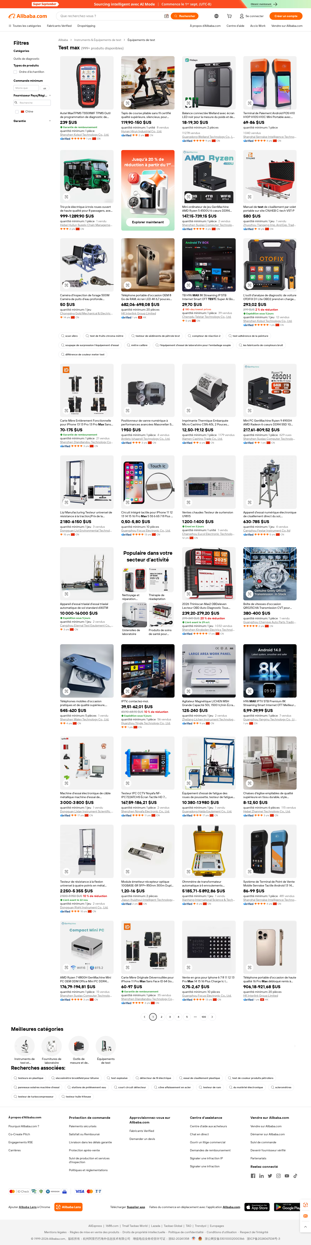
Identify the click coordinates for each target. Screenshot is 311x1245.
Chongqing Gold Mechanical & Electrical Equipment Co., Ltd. (87, 313)
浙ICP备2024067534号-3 (263, 1238)
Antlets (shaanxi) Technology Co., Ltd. (145, 438)
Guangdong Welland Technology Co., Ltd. (209, 136)
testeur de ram (212, 1087)
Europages (217, 1225)
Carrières (14, 1150)
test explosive (119, 1078)
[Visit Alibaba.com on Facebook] (253, 1175)
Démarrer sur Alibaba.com (267, 1134)
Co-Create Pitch (19, 1134)
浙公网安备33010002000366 (224, 1238)
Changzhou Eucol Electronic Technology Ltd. (209, 534)
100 (204, 1016)
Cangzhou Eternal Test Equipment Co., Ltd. (87, 625)
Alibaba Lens (28, 1207)
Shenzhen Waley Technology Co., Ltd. (84, 719)
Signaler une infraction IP (206, 1158)
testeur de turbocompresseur (36, 1096)
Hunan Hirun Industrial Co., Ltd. (141, 131)
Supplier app (136, 1207)
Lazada (155, 1225)
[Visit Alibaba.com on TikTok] (295, 1175)
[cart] (230, 16)
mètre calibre (139, 345)
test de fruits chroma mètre (106, 335)
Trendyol (200, 1225)
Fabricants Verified (141, 1131)
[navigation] (32, 528)
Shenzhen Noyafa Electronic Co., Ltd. (145, 811)
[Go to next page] (212, 1017)
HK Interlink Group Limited (138, 313)
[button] (166, 16)
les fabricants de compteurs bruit (263, 345)
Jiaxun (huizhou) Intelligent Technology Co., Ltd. (148, 899)
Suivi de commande (263, 1142)
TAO (188, 1225)
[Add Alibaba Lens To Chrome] (68, 1207)
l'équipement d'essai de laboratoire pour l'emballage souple (195, 345)
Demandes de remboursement (210, 1150)
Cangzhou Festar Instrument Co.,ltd (266, 530)
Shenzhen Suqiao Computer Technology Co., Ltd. (209, 225)
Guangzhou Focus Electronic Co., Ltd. (146, 530)
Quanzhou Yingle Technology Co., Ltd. (146, 723)
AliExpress (95, 1225)
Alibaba (63, 40)
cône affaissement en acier (174, 1087)
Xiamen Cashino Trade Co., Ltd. (202, 438)
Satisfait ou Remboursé (84, 1134)
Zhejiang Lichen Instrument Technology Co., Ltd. (209, 719)
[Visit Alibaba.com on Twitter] (269, 1175)
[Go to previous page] (144, 1017)
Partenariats (258, 1158)
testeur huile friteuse (78, 1096)
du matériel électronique (248, 1087)
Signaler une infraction (205, 1166)
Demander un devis (142, 1139)
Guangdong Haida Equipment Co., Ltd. (207, 811)
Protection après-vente (84, 1150)
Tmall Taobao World (134, 1225)
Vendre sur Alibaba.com (266, 1126)
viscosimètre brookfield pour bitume (77, 1078)
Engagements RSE (20, 1142)
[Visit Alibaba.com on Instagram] (278, 1175)
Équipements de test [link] (141, 40)
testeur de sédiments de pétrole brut (158, 335)
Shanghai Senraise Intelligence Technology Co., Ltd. (270, 136)
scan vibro (71, 335)
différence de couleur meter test (85, 354)
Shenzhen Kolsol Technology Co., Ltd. (84, 134)
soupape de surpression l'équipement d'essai (92, 345)
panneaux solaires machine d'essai (38, 1087)
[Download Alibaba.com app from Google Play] (288, 1207)
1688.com (112, 1225)
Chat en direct (199, 1134)
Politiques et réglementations (88, 1170)
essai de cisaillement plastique (201, 1078)
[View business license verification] (194, 1239)
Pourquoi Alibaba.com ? (23, 1126)
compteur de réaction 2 (206, 335)
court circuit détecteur (132, 1087)
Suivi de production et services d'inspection (89, 1160)
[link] (305, 1204)
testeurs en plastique (30, 1078)
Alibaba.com (231, 1207)
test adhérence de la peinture (250, 335)
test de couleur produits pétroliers (252, 1078)
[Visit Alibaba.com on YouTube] (286, 1175)
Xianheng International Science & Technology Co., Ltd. (209, 899)
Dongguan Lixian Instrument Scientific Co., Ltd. (87, 811)
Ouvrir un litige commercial (207, 1142)
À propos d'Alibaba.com (24, 1117)
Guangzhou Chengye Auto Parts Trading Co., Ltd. (270, 622)
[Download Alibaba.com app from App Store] (257, 1207)
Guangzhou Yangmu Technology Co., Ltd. (270, 719)
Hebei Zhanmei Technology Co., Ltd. (266, 811)
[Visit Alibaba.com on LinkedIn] (261, 1175)
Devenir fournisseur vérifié (268, 1150)
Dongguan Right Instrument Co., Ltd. (84, 907)
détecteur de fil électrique (155, 1078)
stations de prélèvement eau (89, 1087)
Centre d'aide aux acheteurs (208, 1126)
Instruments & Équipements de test (97, 40)
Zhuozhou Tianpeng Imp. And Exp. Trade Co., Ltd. (270, 225)
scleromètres (283, 1087)
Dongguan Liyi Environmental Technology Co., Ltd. (87, 530)
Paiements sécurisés (82, 1126)
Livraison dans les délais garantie (90, 1142)
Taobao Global (173, 1225)
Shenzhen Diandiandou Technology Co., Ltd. (87, 442)
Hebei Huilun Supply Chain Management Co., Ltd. (87, 225)
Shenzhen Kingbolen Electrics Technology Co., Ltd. (209, 629)
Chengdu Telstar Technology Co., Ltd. (206, 316)
